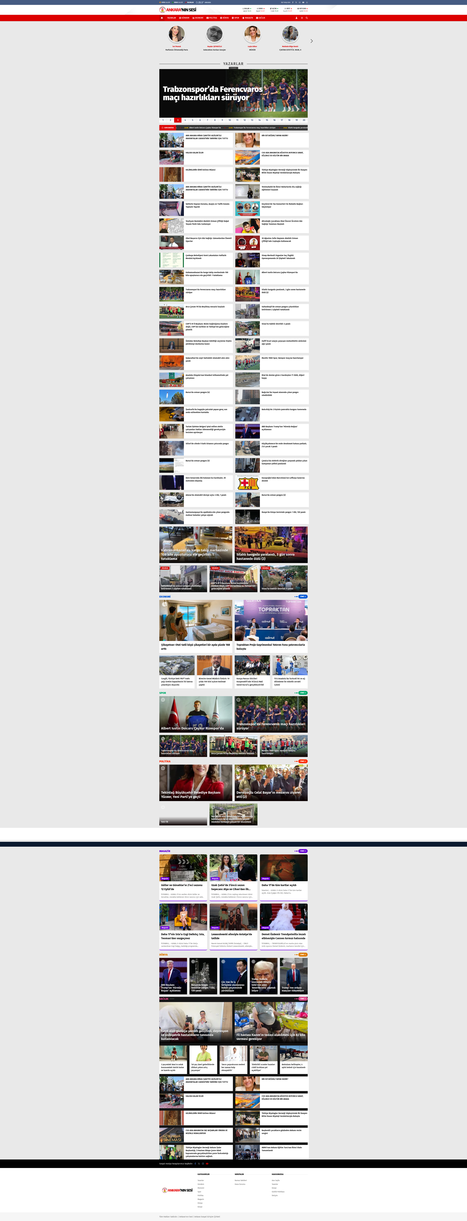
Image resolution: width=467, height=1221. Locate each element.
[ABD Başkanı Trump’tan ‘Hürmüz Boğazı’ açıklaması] (247, 438)
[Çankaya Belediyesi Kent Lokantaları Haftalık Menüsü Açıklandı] (171, 267)
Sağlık (262, 18)
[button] (162, 18)
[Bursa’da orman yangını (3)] (171, 472)
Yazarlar (171, 18)
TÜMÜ (233, 68)
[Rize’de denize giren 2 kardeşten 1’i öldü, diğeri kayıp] (247, 387)
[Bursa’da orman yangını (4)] (171, 404)
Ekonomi (199, 18)
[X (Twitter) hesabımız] (296, 2)
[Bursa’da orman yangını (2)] (247, 506)
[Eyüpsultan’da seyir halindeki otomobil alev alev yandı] (171, 369)
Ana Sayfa (276, 1180)
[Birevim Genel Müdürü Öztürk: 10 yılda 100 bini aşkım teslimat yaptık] (214, 665)
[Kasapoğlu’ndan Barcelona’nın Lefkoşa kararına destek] (247, 489)
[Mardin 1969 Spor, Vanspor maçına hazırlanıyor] (247, 369)
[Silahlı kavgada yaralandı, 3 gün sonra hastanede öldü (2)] (247, 301)
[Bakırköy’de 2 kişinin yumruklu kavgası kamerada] (247, 421)
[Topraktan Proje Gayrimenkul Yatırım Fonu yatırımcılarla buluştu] (271, 620)
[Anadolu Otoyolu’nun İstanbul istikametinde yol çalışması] (171, 387)
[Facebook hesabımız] (292, 2)
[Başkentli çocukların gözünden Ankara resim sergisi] (247, 1142)
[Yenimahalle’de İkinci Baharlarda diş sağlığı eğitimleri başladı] (247, 198)
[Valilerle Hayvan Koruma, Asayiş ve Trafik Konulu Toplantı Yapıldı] (171, 215)
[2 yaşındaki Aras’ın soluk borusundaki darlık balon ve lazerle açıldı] (173, 1053)
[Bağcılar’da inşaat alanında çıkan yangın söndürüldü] (247, 404)
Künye (200, 1207)
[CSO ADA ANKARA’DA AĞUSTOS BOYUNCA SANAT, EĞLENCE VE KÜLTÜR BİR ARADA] (247, 164)
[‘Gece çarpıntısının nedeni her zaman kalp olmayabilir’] (233, 1053)
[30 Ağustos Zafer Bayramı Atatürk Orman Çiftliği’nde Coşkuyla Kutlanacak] (247, 250)
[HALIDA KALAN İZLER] (171, 164)
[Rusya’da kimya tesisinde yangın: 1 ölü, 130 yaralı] (247, 524)
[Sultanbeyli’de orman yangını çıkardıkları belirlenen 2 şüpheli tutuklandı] (247, 318)
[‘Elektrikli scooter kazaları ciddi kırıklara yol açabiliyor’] (264, 1053)
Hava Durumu (240, 1184)
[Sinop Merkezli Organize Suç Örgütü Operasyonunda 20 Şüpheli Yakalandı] (247, 267)
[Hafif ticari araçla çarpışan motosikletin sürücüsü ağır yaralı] (247, 352)
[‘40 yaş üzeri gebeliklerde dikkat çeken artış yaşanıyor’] (203, 1053)
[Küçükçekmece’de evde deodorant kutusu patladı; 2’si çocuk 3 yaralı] (247, 455)
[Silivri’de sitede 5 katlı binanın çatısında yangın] (171, 455)
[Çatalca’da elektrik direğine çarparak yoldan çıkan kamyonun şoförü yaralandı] (247, 472)
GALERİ (166, 2)
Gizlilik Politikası (278, 1192)
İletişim (275, 1195)
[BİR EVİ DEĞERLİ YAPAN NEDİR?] (247, 147)
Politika (213, 18)
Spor (236, 18)
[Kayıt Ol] (297, 18)
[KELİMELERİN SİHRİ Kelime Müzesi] (171, 181)
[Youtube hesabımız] (303, 2)
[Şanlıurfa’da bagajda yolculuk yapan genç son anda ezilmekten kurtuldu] (171, 421)
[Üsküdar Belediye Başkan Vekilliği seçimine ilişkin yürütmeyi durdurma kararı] (171, 352)
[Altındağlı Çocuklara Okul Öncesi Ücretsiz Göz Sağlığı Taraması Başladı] (247, 232)
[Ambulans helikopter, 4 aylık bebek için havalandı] (294, 1053)
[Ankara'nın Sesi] (177, 12)
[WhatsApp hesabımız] (307, 2)
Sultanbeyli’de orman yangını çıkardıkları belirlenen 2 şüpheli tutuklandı (272, 128)
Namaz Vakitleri (241, 1180)
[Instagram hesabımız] (299, 2)
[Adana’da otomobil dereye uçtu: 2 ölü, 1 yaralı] (171, 506)
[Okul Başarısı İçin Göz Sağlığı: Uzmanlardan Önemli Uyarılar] (171, 250)
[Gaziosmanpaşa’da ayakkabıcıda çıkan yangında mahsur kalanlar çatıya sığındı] (171, 524)
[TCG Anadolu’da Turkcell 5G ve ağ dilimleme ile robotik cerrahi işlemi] (290, 665)
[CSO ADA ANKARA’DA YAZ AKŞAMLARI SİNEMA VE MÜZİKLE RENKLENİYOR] (171, 1142)
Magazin (249, 18)
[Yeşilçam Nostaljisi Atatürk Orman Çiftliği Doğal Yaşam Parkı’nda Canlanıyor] (171, 232)
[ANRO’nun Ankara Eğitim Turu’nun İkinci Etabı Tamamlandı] (247, 1159)
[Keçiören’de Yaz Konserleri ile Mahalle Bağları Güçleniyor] (247, 215)
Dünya (226, 18)
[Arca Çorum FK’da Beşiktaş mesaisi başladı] (171, 318)
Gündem (185, 18)
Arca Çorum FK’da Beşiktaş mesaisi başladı (215, 128)
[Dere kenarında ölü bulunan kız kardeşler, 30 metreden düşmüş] (171, 489)
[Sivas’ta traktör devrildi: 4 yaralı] (247, 335)
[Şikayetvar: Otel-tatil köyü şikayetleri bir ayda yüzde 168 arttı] (195, 620)
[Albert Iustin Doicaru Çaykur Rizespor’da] (247, 284)
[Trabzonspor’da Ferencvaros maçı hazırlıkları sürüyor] (171, 301)
